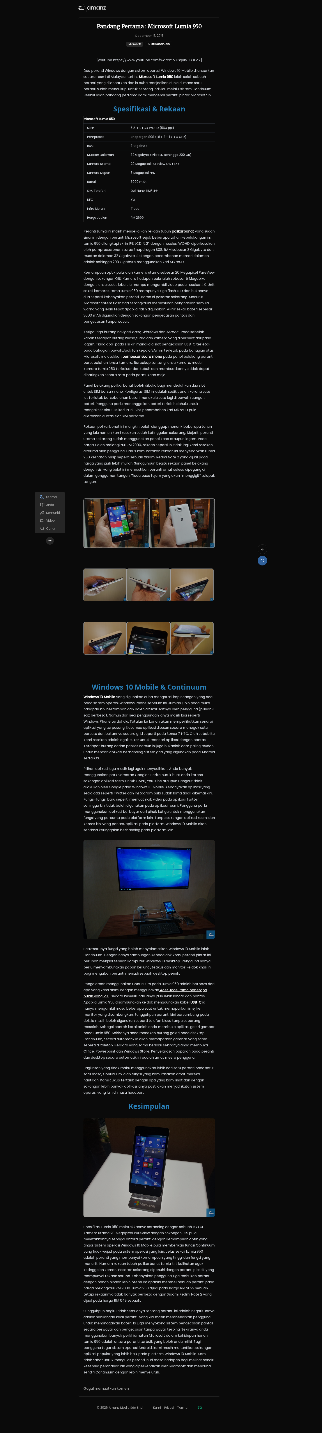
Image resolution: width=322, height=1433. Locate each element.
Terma (182, 1407)
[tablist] (50, 512)
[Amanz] (200, 1407)
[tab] (50, 497)
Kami (157, 1407)
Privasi (169, 1407)
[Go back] (262, 549)
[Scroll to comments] (262, 560)
